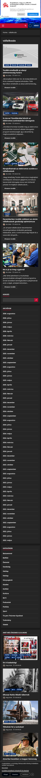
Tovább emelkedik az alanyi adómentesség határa (20, 56)
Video (36, 26)
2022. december (9, 509)
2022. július (7, 531)
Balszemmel (7, 553)
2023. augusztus (9, 474)
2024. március (8, 442)
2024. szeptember (9, 416)
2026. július (7, 318)
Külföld (7, 214)
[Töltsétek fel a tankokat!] (20, 712)
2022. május (7, 540)
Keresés (6, 294)
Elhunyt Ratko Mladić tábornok (16, 695)
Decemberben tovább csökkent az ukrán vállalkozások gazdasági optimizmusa (20, 205)
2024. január (7, 451)
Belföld (7, 65)
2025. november (9, 353)
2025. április (7, 385)
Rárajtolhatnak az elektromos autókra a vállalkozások (20, 154)
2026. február (8, 340)
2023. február (8, 500)
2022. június (7, 536)
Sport (5, 611)
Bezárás (21, 14)
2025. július (7, 371)
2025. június (7, 376)
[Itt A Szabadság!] (20, 648)
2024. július (7, 425)
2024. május (7, 434)
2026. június (7, 322)
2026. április (7, 331)
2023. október (8, 465)
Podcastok (7, 602)
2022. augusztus (9, 527)
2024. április (7, 438)
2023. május (7, 487)
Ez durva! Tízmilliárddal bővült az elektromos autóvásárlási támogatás (20, 104)
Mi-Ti (4, 598)
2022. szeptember (9, 522)
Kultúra (6, 593)
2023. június (7, 483)
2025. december (9, 349)
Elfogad (6, 774)
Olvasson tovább (10, 88)
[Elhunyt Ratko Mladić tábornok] (20, 680)
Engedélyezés (33, 14)
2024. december (9, 402)
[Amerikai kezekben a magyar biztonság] (20, 744)
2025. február (8, 394)
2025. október (8, 358)
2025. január (7, 398)
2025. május (7, 380)
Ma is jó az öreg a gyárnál (20, 255)
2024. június (7, 429)
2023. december (9, 456)
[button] (3, 26)
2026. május (7, 327)
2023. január (7, 505)
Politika (6, 607)
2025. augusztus (9, 367)
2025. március (8, 389)
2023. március (8, 496)
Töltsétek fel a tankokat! (13, 727)
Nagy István (9, 665)
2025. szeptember (9, 362)
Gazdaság (21, 65)
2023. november (9, 460)
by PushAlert (6, 16)
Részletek (5, 768)
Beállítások (25, 774)
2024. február (8, 447)
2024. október (8, 411)
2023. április (7, 491)
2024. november (9, 407)
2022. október (8, 518)
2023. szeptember (9, 469)
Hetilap (5, 571)
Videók (5, 625)
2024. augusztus (9, 420)
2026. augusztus (9, 314)
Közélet (29, 65)
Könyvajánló (7, 580)
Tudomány (7, 620)
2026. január (7, 345)
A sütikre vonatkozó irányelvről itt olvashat (15, 770)
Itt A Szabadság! (10, 662)
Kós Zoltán (8, 75)
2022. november (9, 514)
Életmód (14, 65)
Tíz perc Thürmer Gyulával (13, 616)
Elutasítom (15, 774)
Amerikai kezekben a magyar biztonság (20, 759)
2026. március (8, 336)
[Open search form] (25, 25)
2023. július (7, 478)
